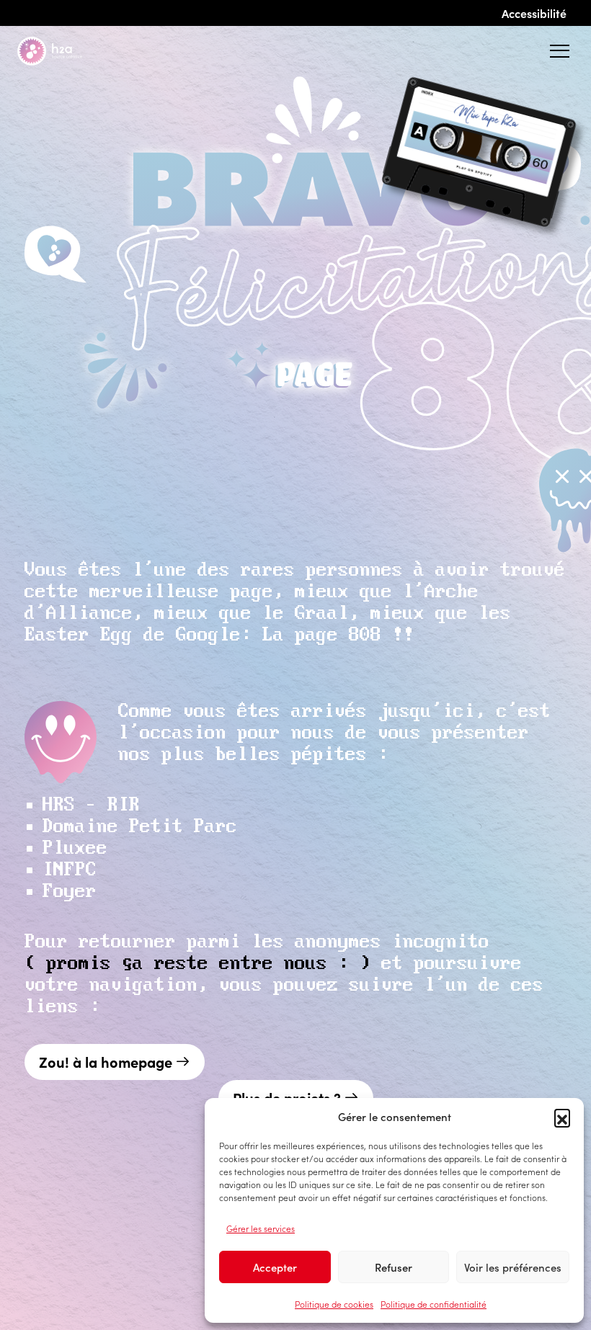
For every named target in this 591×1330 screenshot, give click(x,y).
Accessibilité (534, 13)
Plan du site (105, 1303)
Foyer (70, 891)
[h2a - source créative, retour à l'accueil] (61, 51)
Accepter (275, 1267)
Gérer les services (260, 1228)
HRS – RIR (91, 805)
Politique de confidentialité (433, 1304)
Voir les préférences (512, 1267)
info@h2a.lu (119, 1255)
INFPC (70, 870)
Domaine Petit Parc (140, 827)
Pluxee (75, 848)
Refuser (393, 1267)
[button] (562, 1117)
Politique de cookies (334, 1304)
